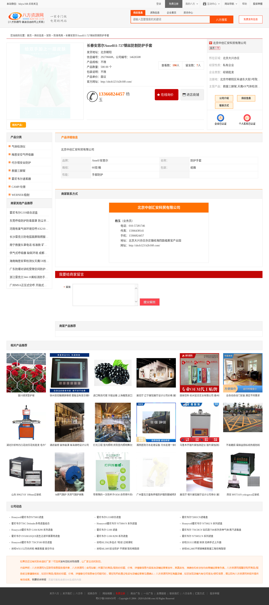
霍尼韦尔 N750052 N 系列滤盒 (197, 536)
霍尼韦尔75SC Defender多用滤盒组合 (30, 523)
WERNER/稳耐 (21, 194)
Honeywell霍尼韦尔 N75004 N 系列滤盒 (117, 523)
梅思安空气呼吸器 (23, 154)
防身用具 (58, 35)
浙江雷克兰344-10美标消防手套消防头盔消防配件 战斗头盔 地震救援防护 (29, 277)
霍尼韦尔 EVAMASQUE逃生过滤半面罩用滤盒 (35, 536)
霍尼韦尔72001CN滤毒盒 (195, 517)
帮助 (244, 4)
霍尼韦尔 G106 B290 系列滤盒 (112, 536)
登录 (158, 4)
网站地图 (107, 593)
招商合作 (92, 593)
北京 (131, 240)
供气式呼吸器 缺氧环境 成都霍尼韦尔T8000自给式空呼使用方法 (29, 252)
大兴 (137, 240)
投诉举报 (214, 593)
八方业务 (187, 593)
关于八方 (54, 593)
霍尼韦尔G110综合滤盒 (24, 212)
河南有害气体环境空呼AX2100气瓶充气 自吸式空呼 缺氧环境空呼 (29, 228)
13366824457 (114, 96)
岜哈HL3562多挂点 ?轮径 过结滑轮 (115, 542)
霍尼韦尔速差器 (21, 178)
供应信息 (39, 35)
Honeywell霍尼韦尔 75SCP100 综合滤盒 (31, 542)
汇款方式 (199, 593)
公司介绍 (224, 98)
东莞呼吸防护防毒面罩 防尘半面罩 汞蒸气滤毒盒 (29, 220)
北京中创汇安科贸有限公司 (229, 42)
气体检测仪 (18, 146)
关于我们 (67, 593)
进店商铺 (192, 94)
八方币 (79, 593)
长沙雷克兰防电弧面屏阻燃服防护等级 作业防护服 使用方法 (29, 236)
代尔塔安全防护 (21, 162)
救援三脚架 (18, 170)
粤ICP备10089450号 (106, 598)
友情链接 (161, 593)
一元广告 (148, 593)
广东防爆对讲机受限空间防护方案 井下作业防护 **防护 (29, 269)
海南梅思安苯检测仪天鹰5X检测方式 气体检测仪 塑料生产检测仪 (29, 261)
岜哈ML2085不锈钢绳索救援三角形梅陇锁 (204, 548)
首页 (29, 35)
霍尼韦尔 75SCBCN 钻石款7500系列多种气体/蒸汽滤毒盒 (211, 530)
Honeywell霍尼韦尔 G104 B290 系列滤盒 (32, 530)
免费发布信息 (251, 19)
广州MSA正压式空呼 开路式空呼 (29, 285)
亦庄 (142, 240)
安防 (48, 35)
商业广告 (135, 593)
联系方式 (224, 105)
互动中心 (212, 4)
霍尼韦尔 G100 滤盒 (107, 530)
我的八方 (190, 4)
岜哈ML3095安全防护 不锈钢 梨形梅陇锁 (118, 548)
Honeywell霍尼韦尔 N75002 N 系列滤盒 (202, 523)
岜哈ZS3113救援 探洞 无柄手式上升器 (201, 542)
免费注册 (173, 4)
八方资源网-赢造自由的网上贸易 (37, 17)
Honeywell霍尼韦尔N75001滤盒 (27, 517)
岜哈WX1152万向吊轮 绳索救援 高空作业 (32, 548)
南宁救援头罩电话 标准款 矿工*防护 (29, 244)
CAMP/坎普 (19, 186)
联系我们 (174, 593)
